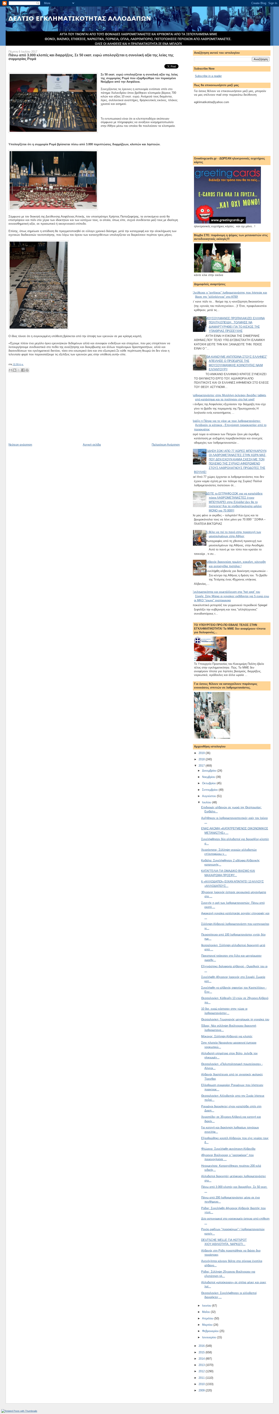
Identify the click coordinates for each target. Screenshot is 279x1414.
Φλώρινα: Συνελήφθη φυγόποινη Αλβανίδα (228, 1148)
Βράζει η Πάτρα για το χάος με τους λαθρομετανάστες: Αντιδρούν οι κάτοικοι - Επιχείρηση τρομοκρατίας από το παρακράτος (229, 425)
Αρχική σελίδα (92, 444)
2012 (202, 1371)
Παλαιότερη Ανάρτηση (166, 444)
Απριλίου (208, 1318)
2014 (202, 1358)
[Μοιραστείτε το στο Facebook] (23, 370)
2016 (202, 1345)
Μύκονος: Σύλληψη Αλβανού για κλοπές (226, 1036)
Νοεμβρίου (209, 777)
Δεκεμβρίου (209, 770)
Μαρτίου (207, 1324)
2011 (202, 1377)
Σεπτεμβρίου (210, 789)
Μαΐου (206, 1312)
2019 (202, 753)
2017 (202, 765)
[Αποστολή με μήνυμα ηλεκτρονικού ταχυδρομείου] (10, 370)
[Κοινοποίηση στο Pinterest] (27, 370)
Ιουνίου (207, 1305)
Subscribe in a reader (208, 76)
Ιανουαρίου (209, 1337)
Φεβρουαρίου (210, 1331)
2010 (202, 1384)
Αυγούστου (209, 796)
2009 (202, 1390)
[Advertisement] (41, 412)
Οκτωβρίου (209, 783)
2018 (202, 759)
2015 (202, 1352)
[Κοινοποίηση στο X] (19, 370)
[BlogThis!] (14, 370)
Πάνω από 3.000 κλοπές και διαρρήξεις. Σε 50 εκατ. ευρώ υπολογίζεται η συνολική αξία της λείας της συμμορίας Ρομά (91, 57)
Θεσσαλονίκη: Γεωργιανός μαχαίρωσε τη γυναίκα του (235, 1019)
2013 (202, 1365)
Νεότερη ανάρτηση (20, 444)
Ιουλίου (207, 802)
